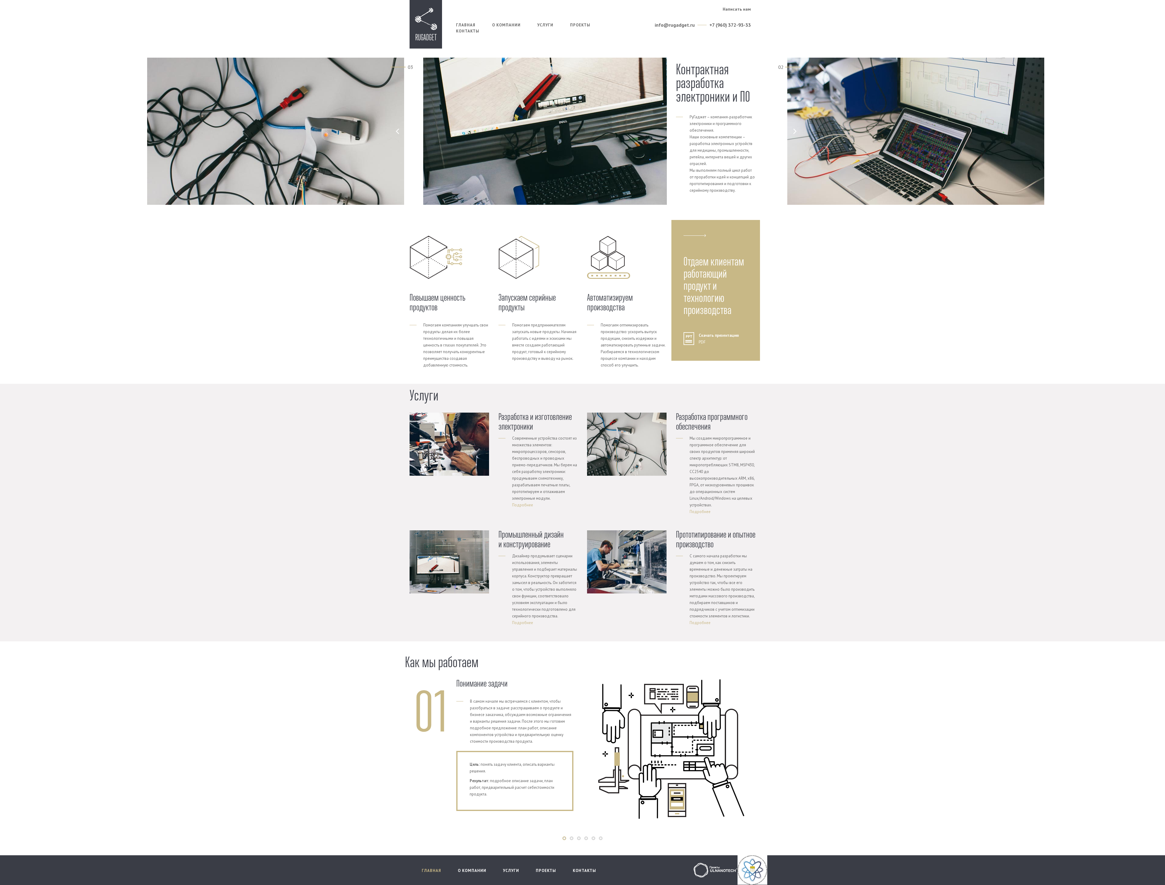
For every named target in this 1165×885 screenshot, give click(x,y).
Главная (465, 25)
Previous (396, 752)
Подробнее (522, 505)
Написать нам (737, 9)
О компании (506, 25)
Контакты (467, 31)
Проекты (580, 25)
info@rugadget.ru (675, 25)
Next (771, 752)
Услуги (545, 25)
